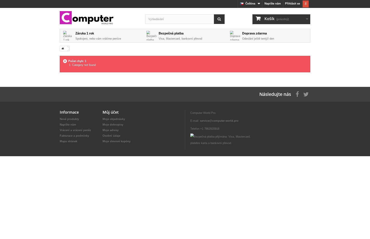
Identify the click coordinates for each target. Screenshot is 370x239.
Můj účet (111, 112)
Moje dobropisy (113, 124)
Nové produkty (69, 119)
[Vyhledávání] (219, 19)
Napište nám (272, 3)
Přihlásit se (292, 3)
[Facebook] (297, 94)
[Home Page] (62, 48)
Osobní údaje (111, 135)
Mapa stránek (68, 141)
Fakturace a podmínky (74, 135)
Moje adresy (111, 130)
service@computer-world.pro (219, 120)
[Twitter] (306, 94)
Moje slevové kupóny (117, 141)
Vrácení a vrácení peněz (75, 130)
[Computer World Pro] (99, 18)
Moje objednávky (114, 119)
